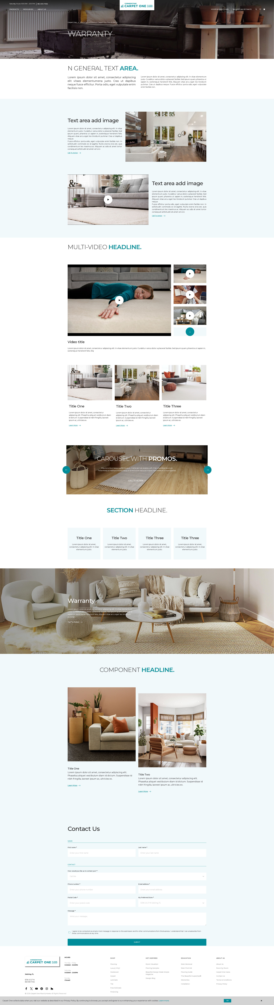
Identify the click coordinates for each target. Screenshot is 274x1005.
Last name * (142, 847)
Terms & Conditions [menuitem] (224, 980)
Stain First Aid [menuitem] (186, 968)
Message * (71, 911)
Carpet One (72, 22)
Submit (137, 942)
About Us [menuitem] (219, 964)
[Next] (207, 470)
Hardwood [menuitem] (114, 972)
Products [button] (14, 9)
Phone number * (74, 884)
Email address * (144, 884)
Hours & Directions (220, 9)
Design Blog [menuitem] (150, 978)
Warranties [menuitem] (185, 980)
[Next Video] (190, 331)
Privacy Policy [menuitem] (221, 984)
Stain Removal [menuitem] (186, 964)
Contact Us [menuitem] (220, 976)
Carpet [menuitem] (113, 976)
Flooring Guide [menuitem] (186, 972)
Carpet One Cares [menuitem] (223, 972)
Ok (227, 1001)
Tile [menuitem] (111, 984)
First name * (72, 847)
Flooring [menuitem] (113, 964)
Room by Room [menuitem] (222, 968)
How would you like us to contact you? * (82, 871)
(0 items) (264, 9)
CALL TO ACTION (135, 481)
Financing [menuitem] (114, 992)
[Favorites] (260, 9)
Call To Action (73, 153)
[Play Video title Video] (190, 273)
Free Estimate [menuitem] (115, 988)
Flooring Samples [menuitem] (152, 968)
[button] (256, 9)
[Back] (66, 470)
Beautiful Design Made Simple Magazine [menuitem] (157, 973)
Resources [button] (28, 9)
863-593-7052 (42, 4)
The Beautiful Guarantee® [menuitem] (191, 976)
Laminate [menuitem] (114, 980)
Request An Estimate (242, 9)
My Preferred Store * (146, 897)
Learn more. (164, 1001)
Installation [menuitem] (185, 984)
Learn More (73, 425)
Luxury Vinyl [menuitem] (115, 968)
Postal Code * (73, 897)
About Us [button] (42, 9)
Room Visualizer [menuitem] (152, 964)
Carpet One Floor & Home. (41, 994)
